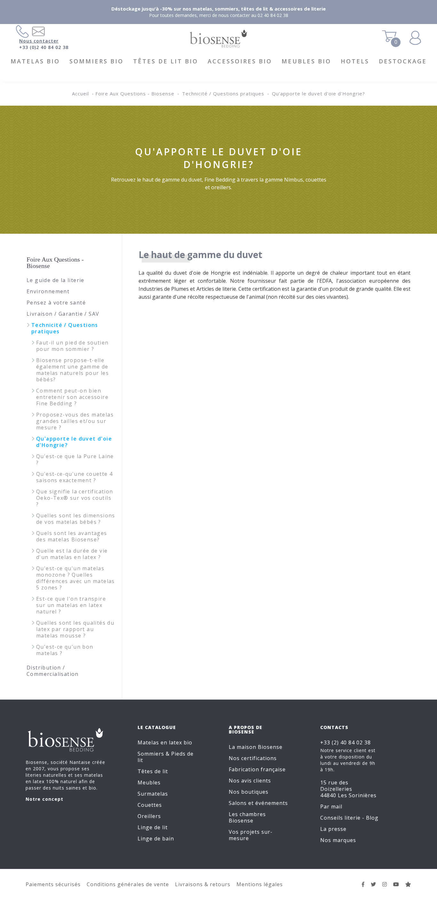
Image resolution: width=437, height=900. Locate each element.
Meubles (149, 782)
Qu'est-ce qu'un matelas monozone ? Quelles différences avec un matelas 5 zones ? (75, 578)
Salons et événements (258, 803)
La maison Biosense (255, 746)
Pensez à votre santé (56, 302)
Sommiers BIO (96, 61)
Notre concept (44, 799)
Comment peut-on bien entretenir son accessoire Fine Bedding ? (72, 397)
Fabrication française (257, 769)
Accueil (80, 93)
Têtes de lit (153, 771)
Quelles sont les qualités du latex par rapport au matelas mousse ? (75, 629)
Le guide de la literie (55, 280)
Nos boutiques (248, 791)
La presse (333, 828)
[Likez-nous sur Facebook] (363, 884)
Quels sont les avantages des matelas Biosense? (71, 536)
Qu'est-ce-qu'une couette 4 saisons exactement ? (74, 477)
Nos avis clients (250, 780)
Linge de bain (156, 838)
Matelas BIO (35, 61)
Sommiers (151, 753)
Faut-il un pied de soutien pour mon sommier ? (72, 345)
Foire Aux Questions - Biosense (134, 93)
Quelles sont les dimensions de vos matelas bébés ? (75, 518)
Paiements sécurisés (53, 884)
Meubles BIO (306, 61)
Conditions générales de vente (128, 884)
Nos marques (338, 840)
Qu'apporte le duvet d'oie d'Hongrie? (318, 93)
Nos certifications (253, 758)
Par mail (331, 806)
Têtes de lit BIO (165, 61)
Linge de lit (153, 827)
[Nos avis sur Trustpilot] (408, 884)
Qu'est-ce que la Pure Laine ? (75, 459)
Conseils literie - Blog (349, 817)
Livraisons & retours (202, 884)
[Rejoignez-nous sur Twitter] (373, 884)
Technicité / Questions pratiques (223, 93)
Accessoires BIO (240, 61)
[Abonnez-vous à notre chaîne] (396, 884)
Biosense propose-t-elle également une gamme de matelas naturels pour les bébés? (72, 370)
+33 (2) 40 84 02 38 (345, 742)
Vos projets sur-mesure (251, 835)
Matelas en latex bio (165, 742)
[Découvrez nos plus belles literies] (384, 884)
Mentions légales (259, 884)
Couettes (150, 804)
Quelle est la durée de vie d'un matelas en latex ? (71, 553)
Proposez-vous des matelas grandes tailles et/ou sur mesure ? (75, 421)
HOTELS (355, 61)
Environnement (48, 291)
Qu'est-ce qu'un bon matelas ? (64, 650)
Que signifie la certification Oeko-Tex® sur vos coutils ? (74, 497)
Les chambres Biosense (247, 817)
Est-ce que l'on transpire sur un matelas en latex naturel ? (71, 605)
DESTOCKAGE (403, 61)
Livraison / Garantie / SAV (63, 314)
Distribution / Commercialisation (53, 670)
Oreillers (149, 816)
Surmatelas (153, 793)
